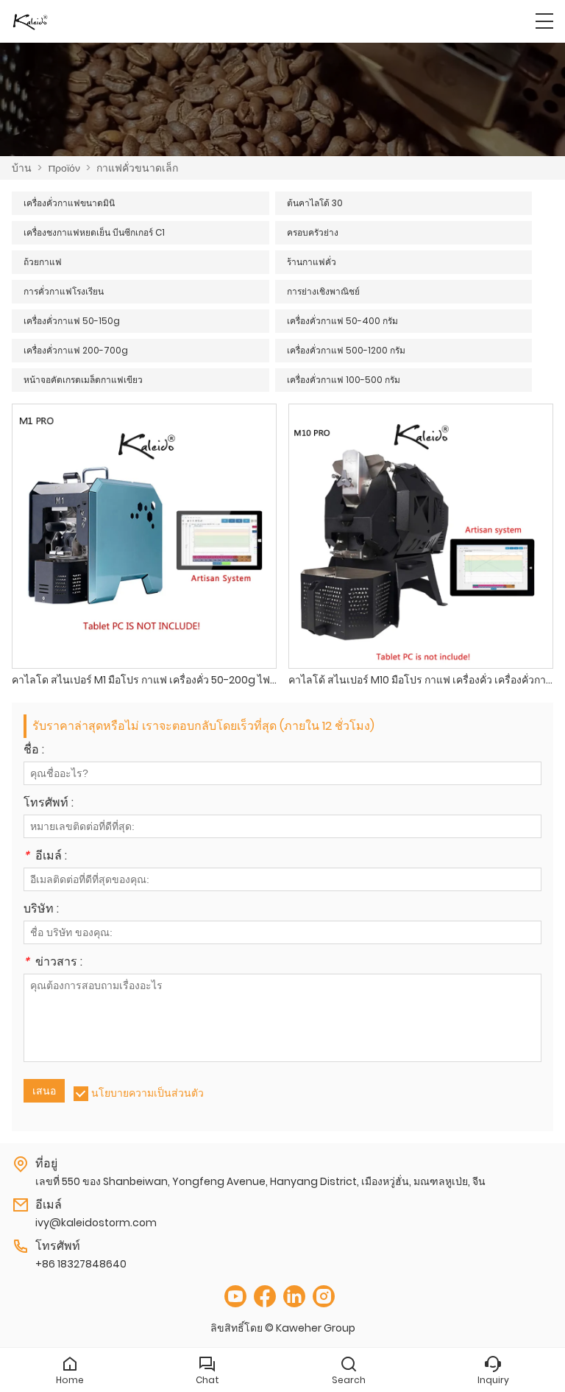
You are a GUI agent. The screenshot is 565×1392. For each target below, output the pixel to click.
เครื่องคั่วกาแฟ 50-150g (72, 320)
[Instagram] (323, 1296)
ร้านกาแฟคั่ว (311, 262)
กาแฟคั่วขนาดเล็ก (137, 168)
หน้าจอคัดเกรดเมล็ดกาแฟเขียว (83, 379)
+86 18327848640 (81, 1263)
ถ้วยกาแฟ (43, 262)
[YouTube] (235, 1296)
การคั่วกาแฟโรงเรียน (64, 291)
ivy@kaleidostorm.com (96, 1222)
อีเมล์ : (45, 857)
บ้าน (22, 168)
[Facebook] (265, 1296)
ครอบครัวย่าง (312, 232)
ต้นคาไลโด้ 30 (315, 203)
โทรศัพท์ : (49, 804)
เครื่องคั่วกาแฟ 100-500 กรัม (343, 379)
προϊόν (64, 168)
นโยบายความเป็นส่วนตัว (147, 1093)
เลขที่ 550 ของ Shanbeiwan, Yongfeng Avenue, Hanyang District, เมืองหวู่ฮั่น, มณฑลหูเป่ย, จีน (260, 1181)
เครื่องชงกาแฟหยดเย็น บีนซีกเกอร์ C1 (94, 232)
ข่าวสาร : (53, 963)
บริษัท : (41, 910)
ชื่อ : (34, 751)
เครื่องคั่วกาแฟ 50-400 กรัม (342, 320)
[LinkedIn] (294, 1296)
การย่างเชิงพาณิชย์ (323, 291)
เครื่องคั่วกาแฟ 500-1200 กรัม (346, 350)
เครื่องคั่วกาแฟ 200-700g (76, 350)
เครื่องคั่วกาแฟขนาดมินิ (69, 203)
